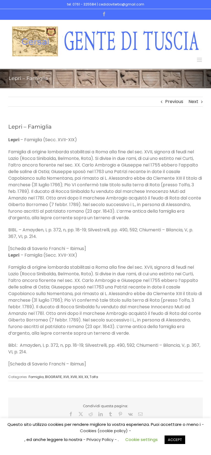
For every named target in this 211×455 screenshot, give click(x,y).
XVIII (73, 376)
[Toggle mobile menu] (200, 60)
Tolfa (94, 376)
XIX (80, 376)
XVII (66, 376)
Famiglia (36, 376)
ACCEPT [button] (175, 439)
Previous (174, 101)
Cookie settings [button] (141, 439)
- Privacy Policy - (100, 439)
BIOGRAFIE (53, 376)
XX (86, 376)
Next (193, 101)
